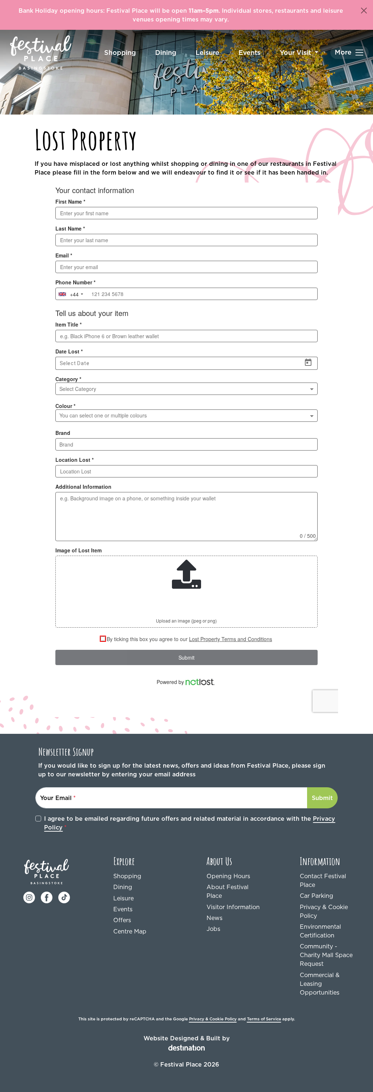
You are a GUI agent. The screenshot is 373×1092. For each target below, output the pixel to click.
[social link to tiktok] (64, 897)
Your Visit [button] (296, 52)
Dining (165, 52)
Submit (322, 798)
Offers (122, 920)
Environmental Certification (320, 931)
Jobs (213, 929)
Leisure (207, 52)
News (215, 918)
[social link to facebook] (46, 897)
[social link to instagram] (29, 897)
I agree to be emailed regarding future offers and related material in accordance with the (189, 823)
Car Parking (316, 896)
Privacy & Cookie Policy (324, 911)
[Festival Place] (47, 871)
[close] (364, 10)
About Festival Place (227, 891)
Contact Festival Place (323, 880)
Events (249, 52)
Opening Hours (228, 876)
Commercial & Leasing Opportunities (319, 983)
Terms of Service (264, 1019)
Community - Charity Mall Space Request (326, 955)
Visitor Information (233, 907)
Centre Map (129, 931)
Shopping (120, 52)
